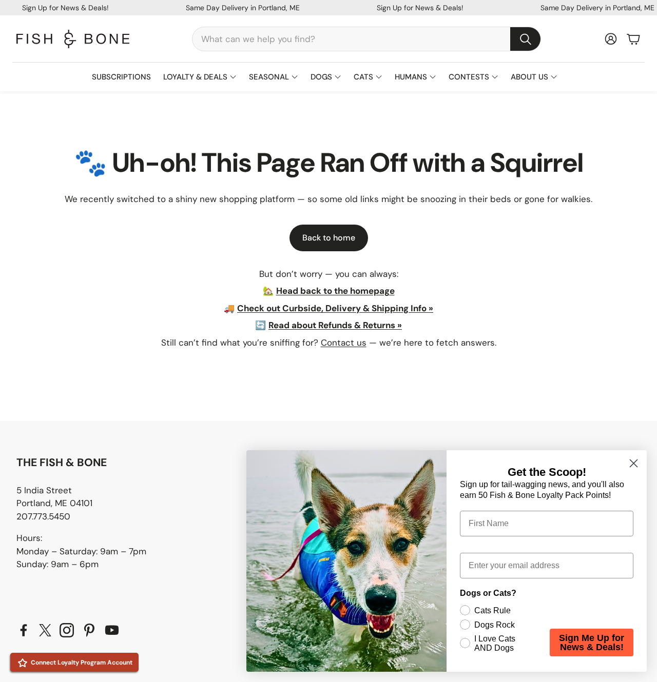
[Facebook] (23, 630)
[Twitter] (45, 630)
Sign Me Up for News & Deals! (591, 642)
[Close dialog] (634, 463)
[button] (366, 39)
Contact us (343, 342)
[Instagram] (67, 630)
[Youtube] (112, 630)
